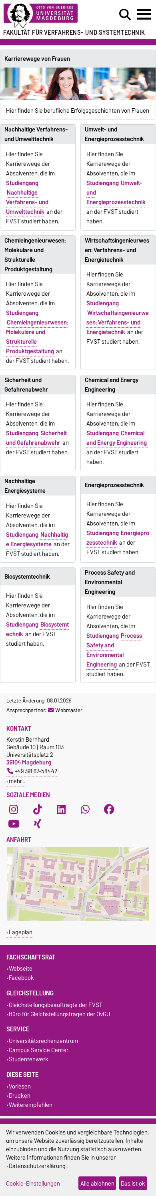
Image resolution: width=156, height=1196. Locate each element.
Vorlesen (20, 1086)
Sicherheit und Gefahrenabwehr (26, 384)
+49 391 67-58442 (36, 771)
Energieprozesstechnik (114, 485)
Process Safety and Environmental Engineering (110, 582)
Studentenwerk (28, 1059)
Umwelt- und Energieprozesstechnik (114, 134)
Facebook (21, 978)
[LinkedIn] (61, 809)
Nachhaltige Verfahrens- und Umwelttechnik (36, 134)
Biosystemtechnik (27, 576)
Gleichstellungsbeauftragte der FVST (55, 1004)
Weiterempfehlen (30, 1104)
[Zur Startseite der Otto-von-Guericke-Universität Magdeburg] (48, 16)
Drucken (19, 1095)
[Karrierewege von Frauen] (78, 84)
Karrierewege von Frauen (37, 59)
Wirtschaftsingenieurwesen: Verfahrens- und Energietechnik (117, 250)
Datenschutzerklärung (37, 1166)
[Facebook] (109, 809)
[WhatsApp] (85, 809)
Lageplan (20, 932)
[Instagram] (13, 809)
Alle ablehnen (97, 1183)
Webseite (20, 968)
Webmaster (68, 710)
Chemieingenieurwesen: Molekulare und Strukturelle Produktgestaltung (35, 255)
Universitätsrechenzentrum (43, 1040)
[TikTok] (37, 809)
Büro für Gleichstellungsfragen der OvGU (59, 1014)
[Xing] (37, 823)
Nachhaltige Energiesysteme (25, 486)
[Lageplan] (78, 919)
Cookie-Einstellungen (33, 1183)
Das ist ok (133, 1183)
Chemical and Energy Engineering (111, 384)
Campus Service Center (38, 1050)
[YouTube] (13, 823)
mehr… (17, 781)
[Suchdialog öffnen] (125, 14)
